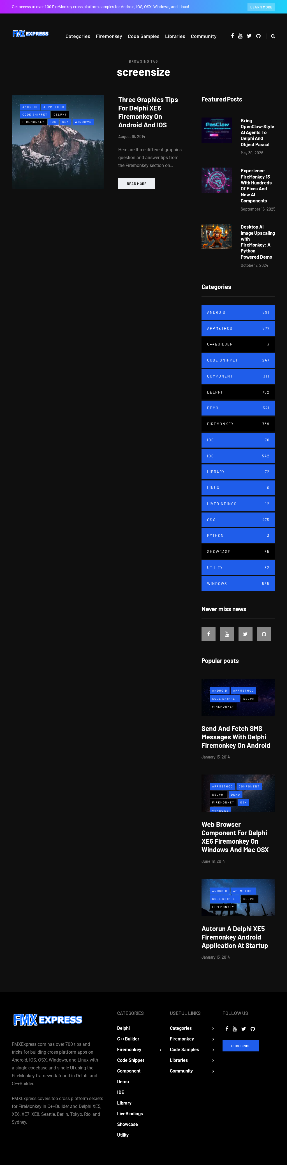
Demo (238, 408)
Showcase (238, 551)
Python (238, 535)
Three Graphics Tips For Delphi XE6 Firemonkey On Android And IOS (148, 112)
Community (204, 36)
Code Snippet (35, 114)
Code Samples (143, 36)
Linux (238, 488)
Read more (137, 184)
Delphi (60, 114)
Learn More (261, 7)
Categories (78, 36)
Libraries (175, 36)
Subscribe (241, 1046)
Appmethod (53, 107)
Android (30, 107)
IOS (53, 121)
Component (238, 376)
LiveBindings (238, 504)
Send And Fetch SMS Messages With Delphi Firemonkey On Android (236, 736)
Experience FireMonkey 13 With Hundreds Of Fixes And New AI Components (256, 185)
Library (238, 471)
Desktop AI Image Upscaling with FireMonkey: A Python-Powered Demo (258, 241)
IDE (238, 440)
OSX (65, 121)
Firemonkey (109, 36)
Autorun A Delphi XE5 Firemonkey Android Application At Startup (235, 936)
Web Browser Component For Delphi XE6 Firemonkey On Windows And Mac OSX (235, 837)
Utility (238, 567)
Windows (83, 121)
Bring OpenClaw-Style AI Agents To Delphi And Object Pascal (257, 132)
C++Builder (238, 344)
